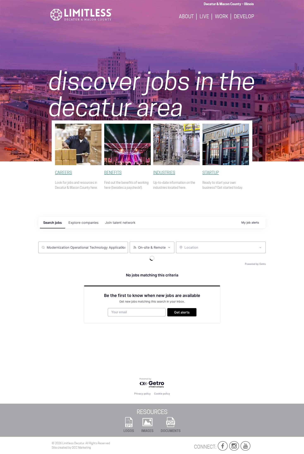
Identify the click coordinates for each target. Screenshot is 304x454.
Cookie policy (162, 393)
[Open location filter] (260, 247)
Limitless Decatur (73, 443)
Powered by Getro (255, 263)
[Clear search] (122, 247)
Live (204, 17)
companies (83, 222)
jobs (52, 222)
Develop (244, 17)
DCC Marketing (81, 447)
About (186, 17)
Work (221, 17)
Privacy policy (142, 393)
